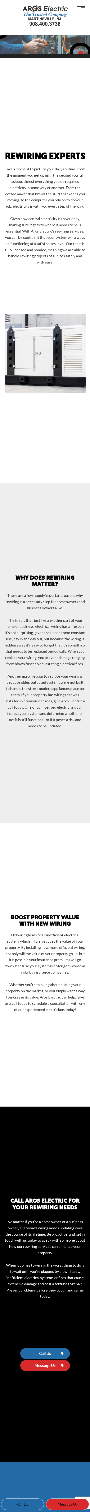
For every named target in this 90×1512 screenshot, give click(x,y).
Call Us (45, 1353)
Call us (22, 1504)
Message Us (45, 1365)
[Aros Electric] (45, 16)
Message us (67, 1504)
